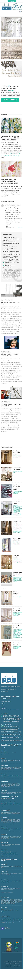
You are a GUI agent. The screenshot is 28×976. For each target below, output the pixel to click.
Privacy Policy (16, 965)
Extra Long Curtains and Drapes (16, 452)
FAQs (3, 706)
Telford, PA (4, 850)
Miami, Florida (4, 765)
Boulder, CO (4, 774)
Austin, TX (3, 758)
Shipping (4, 708)
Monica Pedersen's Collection (16, 593)
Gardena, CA (4, 879)
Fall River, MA (4, 871)
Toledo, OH (4, 864)
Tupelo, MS (4, 907)
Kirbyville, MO (4, 886)
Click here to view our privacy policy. (9, 279)
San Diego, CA (4, 781)
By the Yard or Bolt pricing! (8, 139)
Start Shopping (10, 100)
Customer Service (6, 701)
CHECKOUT (12, 1)
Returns (4, 703)
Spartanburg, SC (5, 916)
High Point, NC (5, 897)
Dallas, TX (3, 751)
